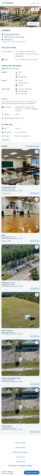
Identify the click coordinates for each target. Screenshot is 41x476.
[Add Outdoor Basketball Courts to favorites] (37, 342)
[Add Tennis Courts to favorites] (37, 390)
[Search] (33, 3)
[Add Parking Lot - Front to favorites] (37, 247)
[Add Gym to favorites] (37, 199)
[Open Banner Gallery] (20, 16)
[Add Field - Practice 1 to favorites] (37, 295)
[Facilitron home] (8, 4)
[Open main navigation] (38, 3)
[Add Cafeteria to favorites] (37, 9)
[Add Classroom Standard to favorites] (37, 151)
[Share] (33, 9)
